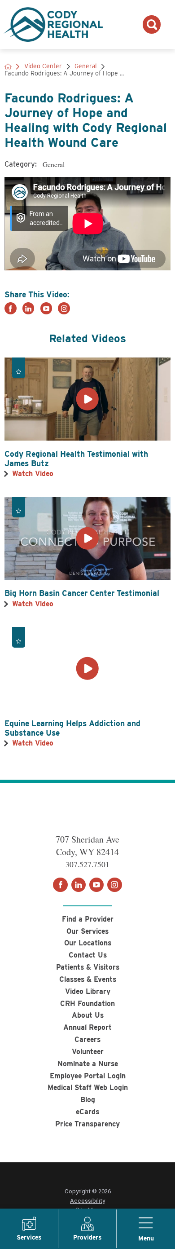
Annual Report (87, 1027)
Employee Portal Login (88, 1076)
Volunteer (88, 1051)
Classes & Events (87, 979)
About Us (88, 1015)
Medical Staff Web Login (88, 1087)
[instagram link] (64, 308)
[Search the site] (152, 24)
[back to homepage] (8, 66)
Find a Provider (88, 919)
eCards (87, 1112)
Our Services (87, 931)
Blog (87, 1099)
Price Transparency (87, 1124)
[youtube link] (46, 308)
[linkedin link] (28, 308)
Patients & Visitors (87, 967)
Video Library (87, 991)
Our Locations (87, 943)
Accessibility (87, 1200)
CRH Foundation (87, 1003)
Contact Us (88, 955)
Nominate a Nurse (87, 1063)
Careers (87, 1039)
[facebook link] (10, 308)
